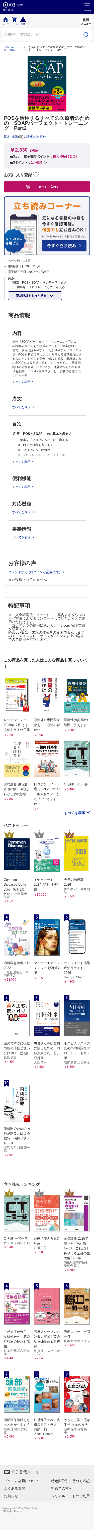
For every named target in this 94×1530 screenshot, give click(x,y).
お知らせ (11, 1496)
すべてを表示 (75, 813)
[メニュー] (87, 7)
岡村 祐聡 (11, 137)
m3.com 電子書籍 (9, 48)
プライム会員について (21, 1481)
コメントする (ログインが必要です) (34, 572)
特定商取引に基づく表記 (70, 1481)
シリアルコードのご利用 (70, 1496)
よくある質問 (14, 1488)
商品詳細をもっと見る (31, 295)
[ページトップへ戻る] (86, 1522)
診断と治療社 (36, 137)
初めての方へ (61, 1488)
